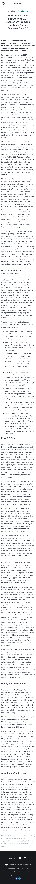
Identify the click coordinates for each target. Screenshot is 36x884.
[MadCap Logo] (3, 3)
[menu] (32, 3)
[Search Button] (26, 3)
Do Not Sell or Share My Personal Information (18, 872)
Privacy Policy (25, 868)
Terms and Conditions (13, 868)
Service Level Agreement (10, 875)
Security (20, 875)
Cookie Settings (28, 875)
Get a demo (18, 3)
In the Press (12, 11)
